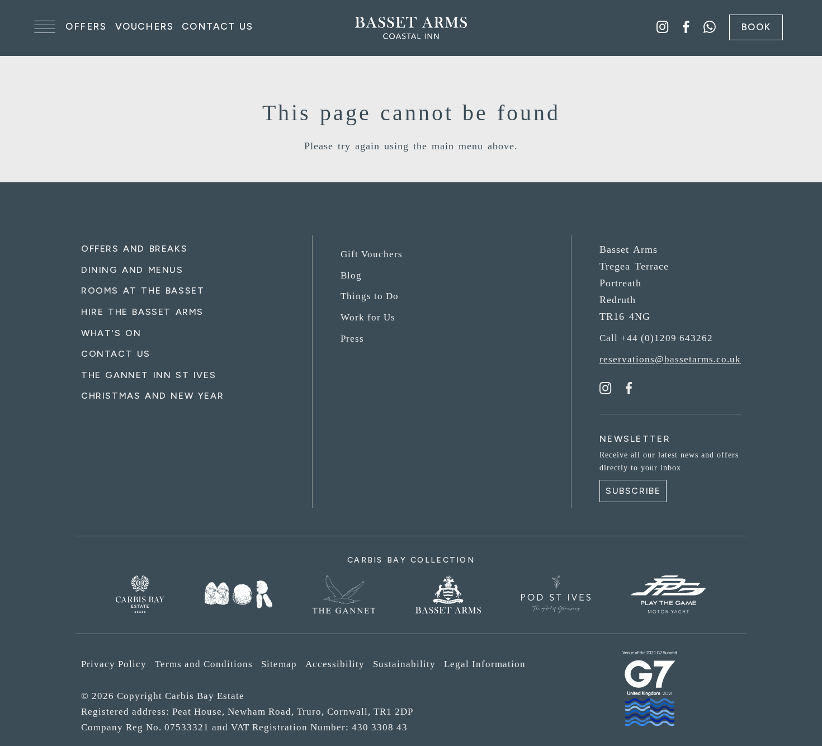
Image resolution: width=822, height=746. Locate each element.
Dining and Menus (132, 270)
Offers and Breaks (134, 248)
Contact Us (217, 26)
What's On (111, 333)
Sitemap (279, 664)
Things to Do (370, 296)
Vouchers (144, 26)
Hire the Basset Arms (142, 311)
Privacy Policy (114, 664)
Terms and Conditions (204, 664)
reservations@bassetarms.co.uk (670, 359)
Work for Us (368, 317)
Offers (86, 26)
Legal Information (485, 664)
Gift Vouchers (372, 254)
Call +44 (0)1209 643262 (656, 338)
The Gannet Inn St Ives (148, 375)
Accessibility (335, 664)
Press (352, 338)
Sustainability (404, 664)
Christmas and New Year (152, 395)
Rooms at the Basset (142, 290)
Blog (351, 275)
